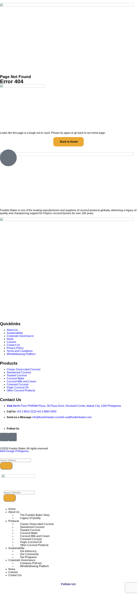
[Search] (6, 465)
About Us (13, 512)
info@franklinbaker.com (46, 417)
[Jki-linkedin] (12, 437)
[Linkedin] (72, 591)
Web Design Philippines (14, 451)
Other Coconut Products (34, 545)
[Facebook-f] (65, 591)
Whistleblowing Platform (34, 566)
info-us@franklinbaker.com (76, 417)
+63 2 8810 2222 (26, 411)
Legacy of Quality (30, 518)
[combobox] (15, 460)
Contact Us (15, 575)
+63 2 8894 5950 (46, 411)
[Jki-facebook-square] (4, 437)
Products (13, 521)
